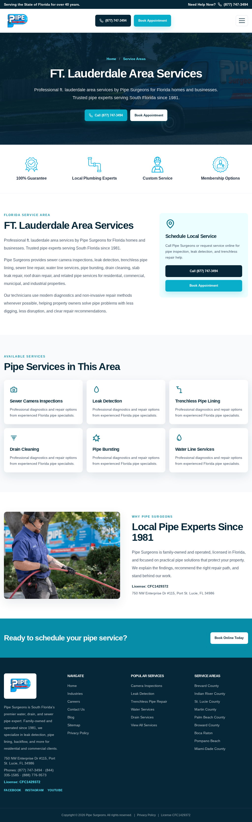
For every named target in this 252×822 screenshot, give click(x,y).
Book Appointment (152, 20)
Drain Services (142, 717)
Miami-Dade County (209, 749)
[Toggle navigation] (242, 20)
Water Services (142, 709)
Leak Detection (142, 694)
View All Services (144, 725)
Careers (73, 701)
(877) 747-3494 (115, 20)
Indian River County (209, 694)
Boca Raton (203, 733)
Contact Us (76, 709)
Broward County (207, 725)
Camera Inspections (146, 686)
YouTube (55, 790)
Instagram (34, 790)
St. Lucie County (207, 701)
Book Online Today (229, 638)
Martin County (205, 709)
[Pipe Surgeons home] (17, 21)
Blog (70, 717)
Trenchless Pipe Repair (149, 701)
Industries (75, 694)
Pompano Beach (207, 741)
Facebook (12, 790)
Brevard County (206, 686)
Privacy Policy (78, 733)
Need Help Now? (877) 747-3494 (218, 4)
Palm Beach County (209, 717)
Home (111, 59)
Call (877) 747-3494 (109, 115)
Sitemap (73, 725)
